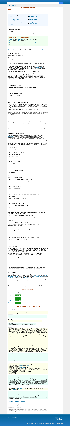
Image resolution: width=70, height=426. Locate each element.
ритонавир (20, 279)
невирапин (10, 280)
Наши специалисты (58, 417)
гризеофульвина (11, 277)
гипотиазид (20, 388)
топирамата (41, 276)
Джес (19, 40)
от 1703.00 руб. (18, 300)
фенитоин (37, 275)
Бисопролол (28, 365)
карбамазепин (10, 276)
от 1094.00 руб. (18, 295)
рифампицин (16, 276)
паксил (22, 312)
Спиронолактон (20, 365)
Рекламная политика (58, 418)
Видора (10, 39)
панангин (33, 320)
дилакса (14, 389)
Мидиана (31, 39)
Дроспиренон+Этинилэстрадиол (14, 49)
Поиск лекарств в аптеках (21, 411)
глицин (45, 312)
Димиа (10, 40)
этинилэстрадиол (11, 136)
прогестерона (18, 141)
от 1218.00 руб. (18, 297)
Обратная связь (59, 419)
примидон (46, 275)
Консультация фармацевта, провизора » (17, 401)
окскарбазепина (36, 276)
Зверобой (26, 277)
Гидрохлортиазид (22, 367)
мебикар (30, 312)
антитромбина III (39, 67)
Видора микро (20, 39)
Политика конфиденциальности (13, 417)
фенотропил (38, 312)
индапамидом (25, 320)
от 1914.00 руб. (18, 302)
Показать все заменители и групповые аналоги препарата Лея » (23, 42)
